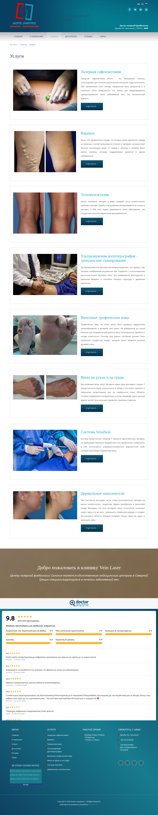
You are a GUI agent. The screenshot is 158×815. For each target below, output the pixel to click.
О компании (36, 36)
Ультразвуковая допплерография (54, 750)
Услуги (54, 36)
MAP (146, 28)
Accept (25, 785)
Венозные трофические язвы (105, 317)
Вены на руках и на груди (102, 377)
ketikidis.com (93, 804)
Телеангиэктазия (95, 194)
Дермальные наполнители (102, 493)
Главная (18, 36)
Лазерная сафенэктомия (101, 71)
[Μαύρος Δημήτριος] (24, 15)
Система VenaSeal (95, 432)
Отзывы (88, 36)
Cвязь (103, 36)
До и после (71, 36)
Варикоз (88, 133)
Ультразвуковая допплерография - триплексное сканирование (109, 258)
